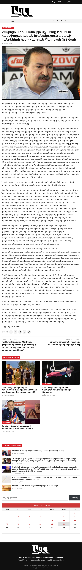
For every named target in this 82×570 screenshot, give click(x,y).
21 (52, 524)
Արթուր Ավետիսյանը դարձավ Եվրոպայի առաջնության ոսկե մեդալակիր (56, 390)
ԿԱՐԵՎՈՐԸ (47, 384)
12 (29, 520)
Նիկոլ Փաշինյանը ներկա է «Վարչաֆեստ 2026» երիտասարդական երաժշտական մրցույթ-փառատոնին (20, 390)
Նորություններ (8, 384)
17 (7, 524)
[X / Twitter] (15, 332)
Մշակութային (7, 28)
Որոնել (75, 498)
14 (52, 520)
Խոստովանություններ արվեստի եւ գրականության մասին (35, 486)
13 (40, 520)
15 (64, 520)
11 (18, 520)
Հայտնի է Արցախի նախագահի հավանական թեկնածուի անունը (38, 451)
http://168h (15, 326)
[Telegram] (20, 332)
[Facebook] (11, 332)
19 (29, 524)
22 (64, 524)
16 (75, 520)
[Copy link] (29, 332)
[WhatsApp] (24, 332)
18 (18, 524)
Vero (46, 568)
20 (40, 524)
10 (7, 520)
